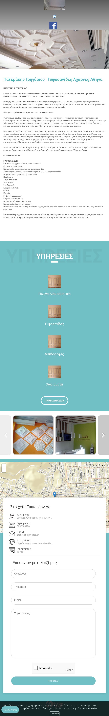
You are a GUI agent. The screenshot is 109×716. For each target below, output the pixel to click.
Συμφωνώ (55, 713)
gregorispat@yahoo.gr (28, 534)
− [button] (4, 470)
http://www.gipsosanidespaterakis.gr (35, 543)
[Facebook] (53, 25)
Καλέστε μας (10, 709)
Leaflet (3, 529)
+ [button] (4, 466)
